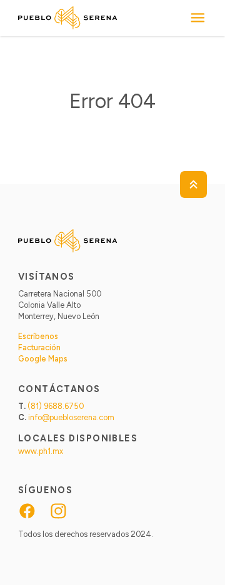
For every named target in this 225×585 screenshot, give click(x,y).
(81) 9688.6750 (56, 406)
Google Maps (43, 358)
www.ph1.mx (40, 451)
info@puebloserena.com (71, 417)
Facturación (39, 347)
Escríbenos (38, 336)
